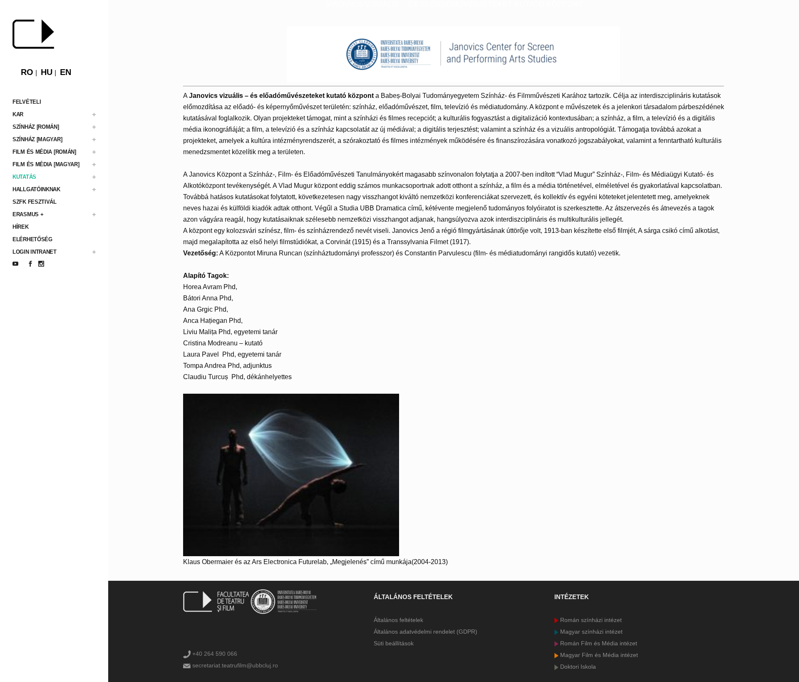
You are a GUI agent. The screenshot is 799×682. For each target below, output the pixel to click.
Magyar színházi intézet (590, 631)
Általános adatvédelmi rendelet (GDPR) (425, 631)
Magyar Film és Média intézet (598, 655)
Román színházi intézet (590, 620)
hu (46, 72)
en (65, 72)
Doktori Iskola (577, 666)
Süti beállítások (394, 643)
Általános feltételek (398, 620)
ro (27, 72)
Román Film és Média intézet (597, 643)
